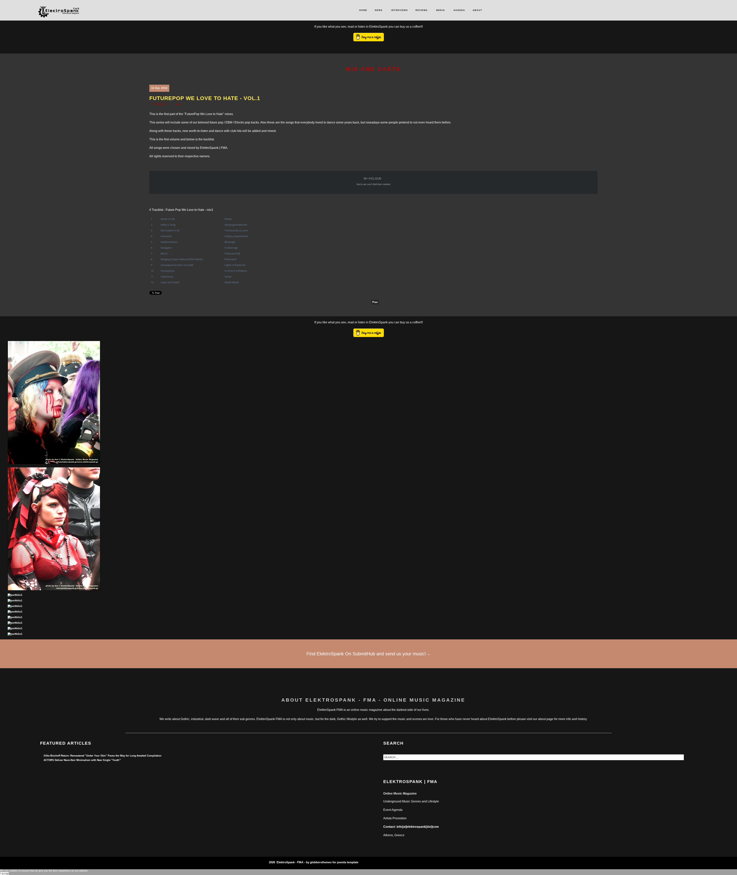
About (477, 10)
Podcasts (160, 104)
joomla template (347, 862)
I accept (4, 873)
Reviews (422, 10)
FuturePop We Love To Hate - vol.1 (204, 98)
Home (363, 10)
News (379, 10)
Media (440, 10)
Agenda (459, 10)
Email (595, 105)
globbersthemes (321, 862)
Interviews (399, 10)
